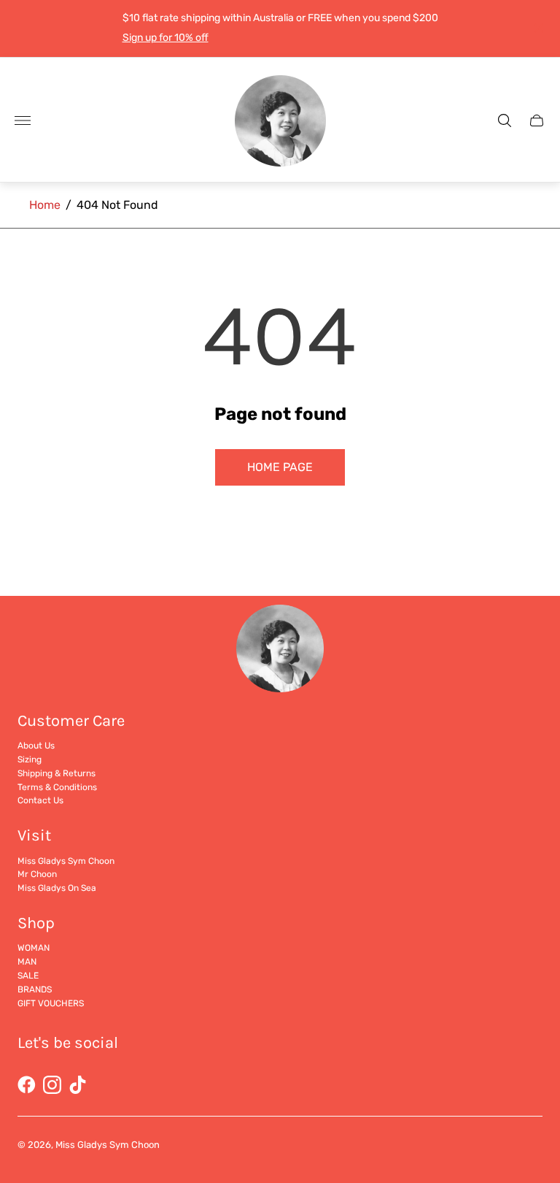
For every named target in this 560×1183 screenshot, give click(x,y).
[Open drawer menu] (23, 120)
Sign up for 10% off (165, 37)
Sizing (30, 759)
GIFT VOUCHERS (51, 1003)
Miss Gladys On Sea (57, 888)
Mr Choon (37, 874)
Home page (280, 467)
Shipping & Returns (57, 773)
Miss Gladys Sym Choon (66, 861)
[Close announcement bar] (538, 28)
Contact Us (40, 800)
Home (45, 205)
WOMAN (34, 948)
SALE (28, 975)
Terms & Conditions (57, 787)
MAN (27, 962)
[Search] (505, 120)
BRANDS (35, 989)
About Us (36, 745)
